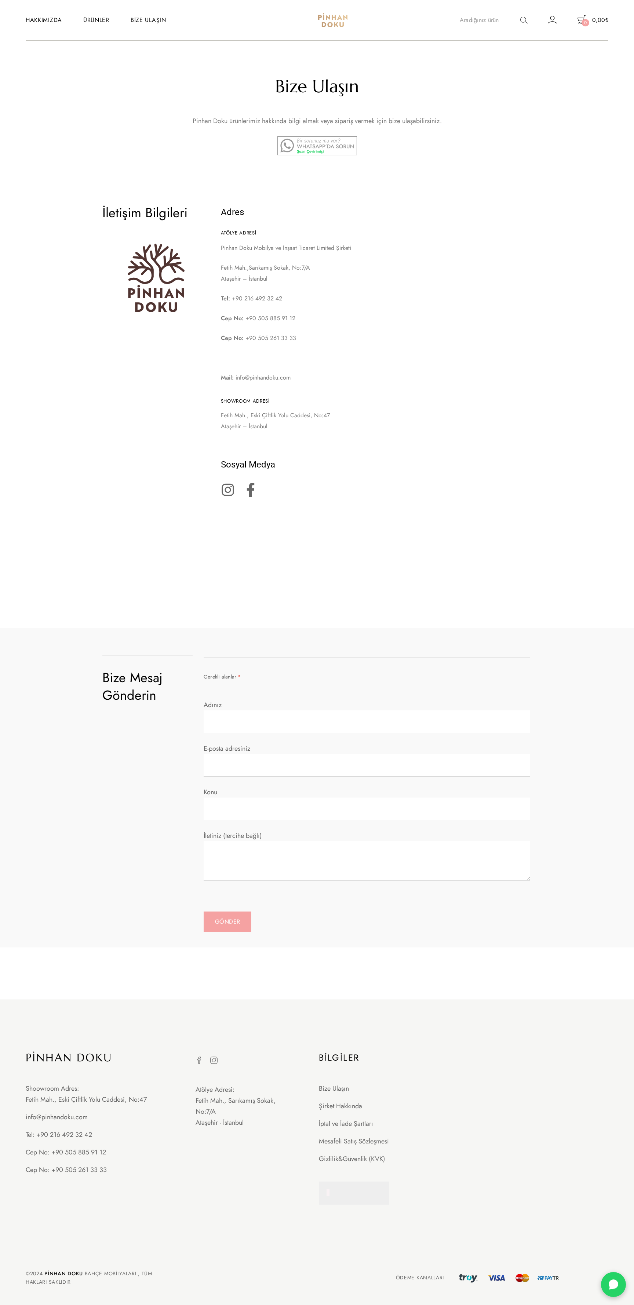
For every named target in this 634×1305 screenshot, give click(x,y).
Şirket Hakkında (340, 1106)
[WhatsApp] (613, 1284)
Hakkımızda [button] (44, 20)
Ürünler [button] (96, 20)
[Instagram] (214, 1060)
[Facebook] (199, 1060)
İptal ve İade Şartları (346, 1123)
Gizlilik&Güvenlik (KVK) (352, 1159)
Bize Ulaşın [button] (148, 20)
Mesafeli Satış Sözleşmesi (354, 1141)
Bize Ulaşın (334, 1088)
